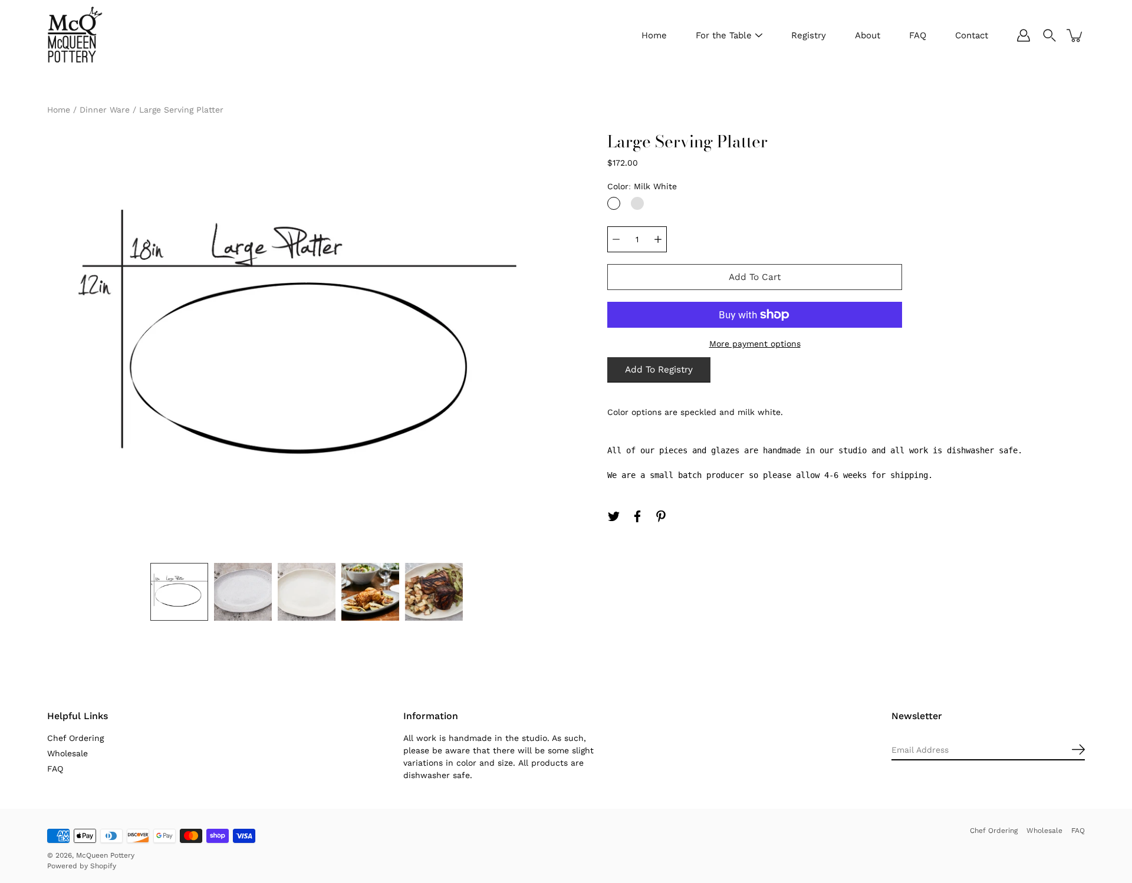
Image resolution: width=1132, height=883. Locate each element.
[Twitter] (614, 516)
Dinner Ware (105, 109)
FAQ (917, 35)
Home (654, 35)
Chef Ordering (75, 738)
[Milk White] (613, 203)
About (867, 35)
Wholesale (67, 753)
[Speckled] (637, 203)
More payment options (755, 343)
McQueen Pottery (105, 855)
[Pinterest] (661, 516)
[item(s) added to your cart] (1075, 35)
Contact (971, 35)
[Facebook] (637, 516)
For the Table (724, 35)
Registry (808, 35)
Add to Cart (755, 277)
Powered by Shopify (81, 866)
